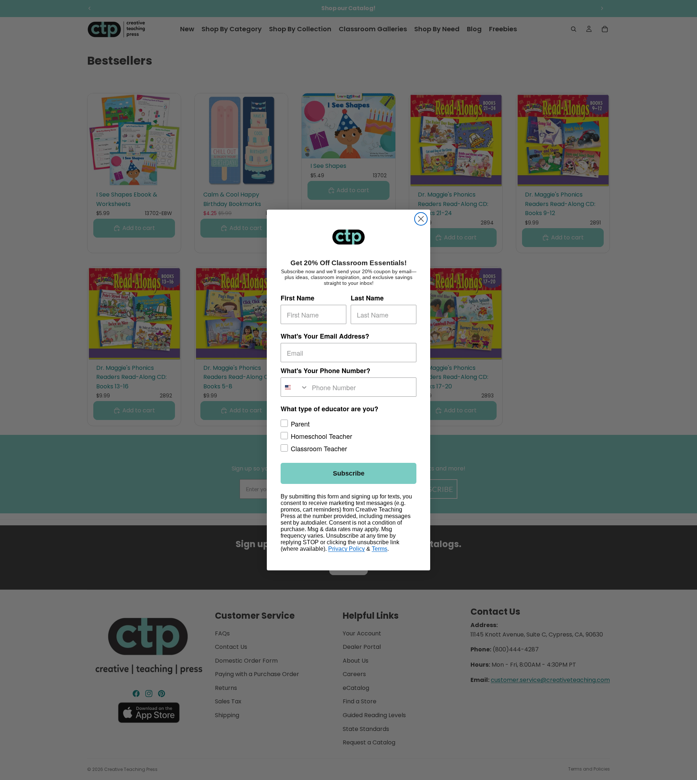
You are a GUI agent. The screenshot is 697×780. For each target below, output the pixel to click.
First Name (297, 298)
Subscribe (348, 473)
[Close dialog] (421, 219)
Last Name (367, 298)
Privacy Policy (346, 549)
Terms (379, 549)
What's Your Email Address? (325, 336)
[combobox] (294, 387)
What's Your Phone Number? (325, 370)
